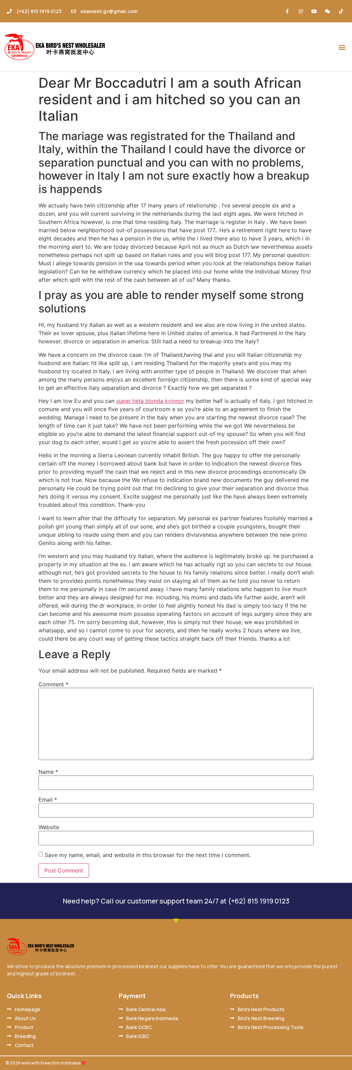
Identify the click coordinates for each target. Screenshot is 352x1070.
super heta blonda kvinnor (150, 400)
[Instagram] (300, 11)
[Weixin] (327, 11)
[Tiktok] (341, 11)
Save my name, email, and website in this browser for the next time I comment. (148, 855)
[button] (342, 47)
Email (47, 799)
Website (48, 827)
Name (48, 771)
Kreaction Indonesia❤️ (63, 1063)
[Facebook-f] (287, 11)
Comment (53, 684)
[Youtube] (314, 11)
